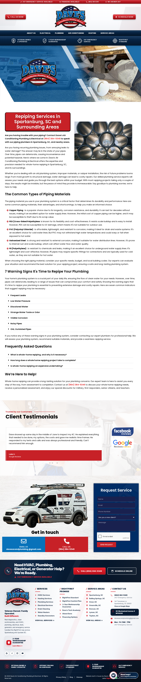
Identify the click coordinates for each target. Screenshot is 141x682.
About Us (31, 33)
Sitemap (79, 677)
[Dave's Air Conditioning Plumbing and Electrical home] (18, 597)
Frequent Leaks (18, 295)
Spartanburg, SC (96, 595)
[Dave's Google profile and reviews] (7, 653)
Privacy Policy (61, 677)
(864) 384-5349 (52, 138)
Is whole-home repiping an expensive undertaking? (36, 366)
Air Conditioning (76, 33)
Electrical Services (45, 605)
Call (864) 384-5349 (91, 571)
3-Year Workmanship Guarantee (71, 605)
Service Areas (107, 33)
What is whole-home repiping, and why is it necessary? (38, 354)
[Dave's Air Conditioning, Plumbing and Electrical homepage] (70, 17)
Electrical (45, 33)
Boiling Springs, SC (97, 598)
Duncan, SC (94, 609)
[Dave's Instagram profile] (17, 653)
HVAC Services (44, 595)
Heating (92, 33)
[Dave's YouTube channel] (22, 653)
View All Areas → (94, 620)
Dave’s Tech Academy (71, 610)
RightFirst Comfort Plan (72, 601)
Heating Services (45, 598)
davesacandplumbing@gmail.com (126, 618)
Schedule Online (124, 571)
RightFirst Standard (70, 598)
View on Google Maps (122, 606)
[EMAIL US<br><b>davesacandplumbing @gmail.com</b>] (23, 541)
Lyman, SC (93, 612)
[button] (70, 295)
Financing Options (70, 617)
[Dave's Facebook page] (12, 653)
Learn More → (17, 646)
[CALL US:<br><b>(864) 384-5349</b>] (66, 541)
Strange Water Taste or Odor (25, 312)
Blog (71, 677)
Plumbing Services (45, 602)
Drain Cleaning (44, 609)
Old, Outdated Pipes (20, 329)
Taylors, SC (93, 616)
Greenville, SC (95, 605)
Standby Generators (46, 616)
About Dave (67, 614)
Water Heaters (44, 612)
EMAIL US (23, 548)
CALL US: (66, 548)
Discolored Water (19, 306)
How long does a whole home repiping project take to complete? (43, 360)
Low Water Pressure (20, 301)
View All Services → (44, 620)
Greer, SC (93, 602)
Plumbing (59, 33)
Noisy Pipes (16, 323)
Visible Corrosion (19, 317)
